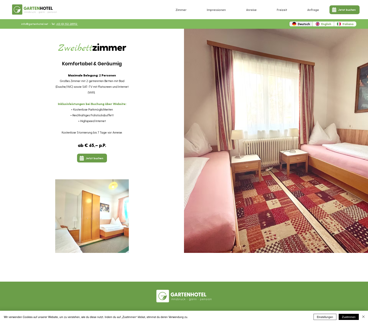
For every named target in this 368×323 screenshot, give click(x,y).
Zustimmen (349, 317)
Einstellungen (325, 317)
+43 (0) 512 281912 (67, 23)
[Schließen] (363, 317)
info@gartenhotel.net (34, 23)
